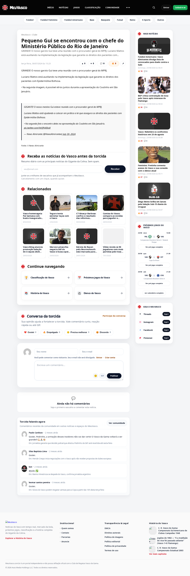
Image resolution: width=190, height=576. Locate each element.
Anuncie (65, 541)
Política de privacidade (115, 546)
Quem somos (67, 528)
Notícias (63, 7)
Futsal (120, 20)
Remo (132, 20)
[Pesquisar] (154, 7)
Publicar (114, 375)
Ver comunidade (117, 423)
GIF (102, 376)
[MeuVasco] (15, 7)
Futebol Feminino (48, 20)
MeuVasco (25, 34)
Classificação (93, 7)
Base (92, 20)
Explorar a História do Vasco (18, 538)
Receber (115, 169)
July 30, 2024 (69, 134)
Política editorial (112, 541)
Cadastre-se (180, 7)
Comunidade (112, 7)
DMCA (107, 528)
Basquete (105, 20)
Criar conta (110, 357)
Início (50, 7)
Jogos (76, 7)
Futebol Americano (73, 20)
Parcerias (65, 537)
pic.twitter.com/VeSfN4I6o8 (37, 127)
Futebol (30, 20)
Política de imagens (114, 537)
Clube (34, 34)
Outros (160, 20)
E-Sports (146, 20)
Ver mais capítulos (157, 554)
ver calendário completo (154, 293)
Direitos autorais (112, 532)
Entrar (166, 7)
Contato (65, 532)
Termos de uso (111, 550)
